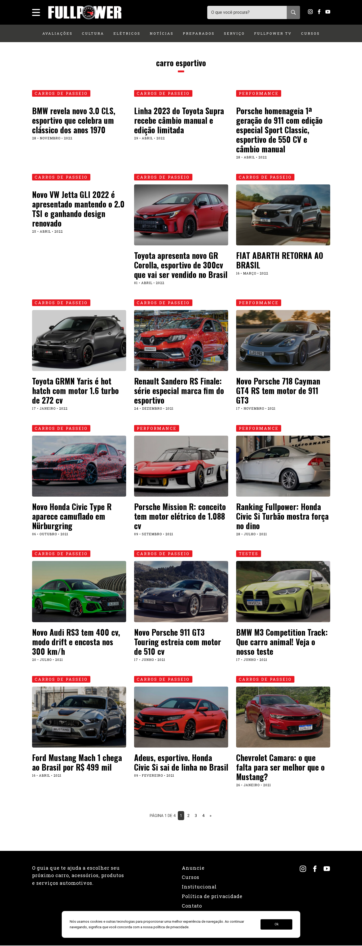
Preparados (199, 33)
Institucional (199, 886)
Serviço (234, 33)
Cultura (93, 33)
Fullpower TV (273, 33)
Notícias (162, 33)
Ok (277, 924)
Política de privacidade (212, 896)
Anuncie (193, 868)
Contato (192, 906)
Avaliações (57, 33)
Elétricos (126, 33)
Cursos (310, 33)
